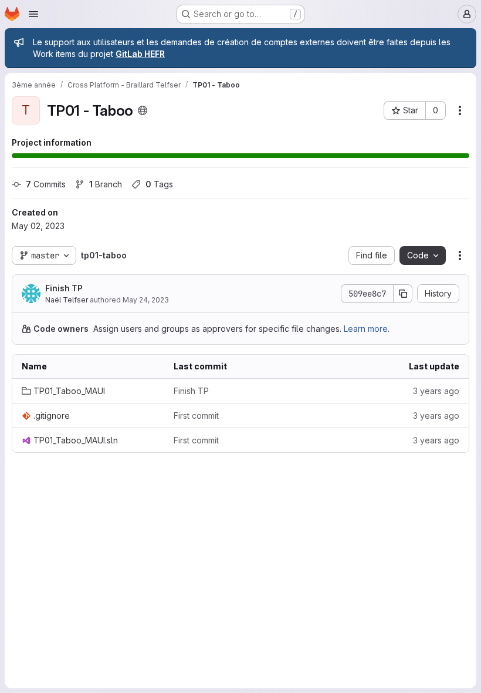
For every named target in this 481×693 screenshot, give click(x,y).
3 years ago (436, 391)
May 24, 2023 (146, 299)
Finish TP (64, 288)
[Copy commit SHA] (403, 293)
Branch (105, 184)
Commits (46, 184)
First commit (196, 415)
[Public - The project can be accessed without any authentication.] (142, 110)
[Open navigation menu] (33, 14)
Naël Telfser (66, 299)
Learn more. (366, 329)
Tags (159, 184)
